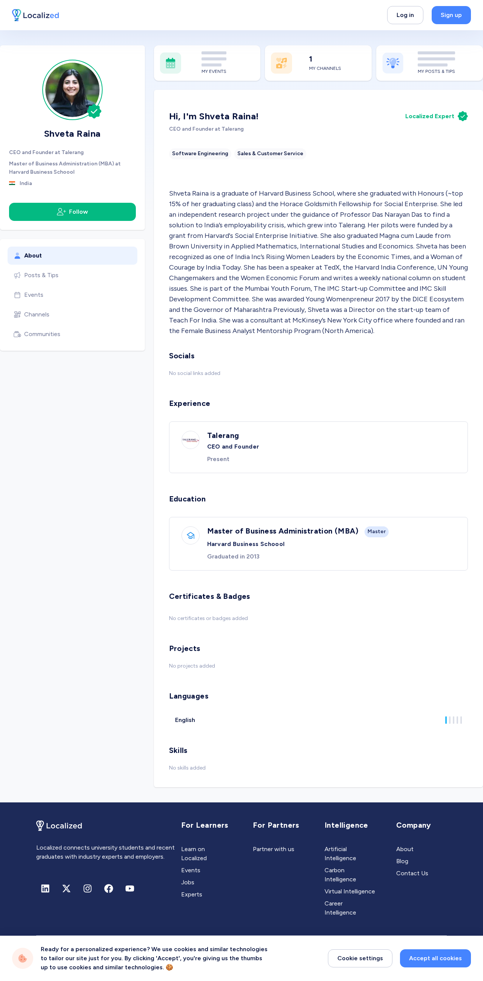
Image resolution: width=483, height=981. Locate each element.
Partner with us (273, 849)
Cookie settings (360, 958)
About (33, 255)
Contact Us (412, 873)
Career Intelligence (340, 908)
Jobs (187, 882)
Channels (36, 314)
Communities (42, 334)
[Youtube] (130, 888)
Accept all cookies (435, 958)
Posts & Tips (41, 275)
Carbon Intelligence (340, 875)
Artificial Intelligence (340, 853)
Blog (402, 861)
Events (33, 294)
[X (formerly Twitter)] (66, 888)
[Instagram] (87, 888)
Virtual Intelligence (350, 891)
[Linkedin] (45, 888)
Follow (78, 211)
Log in (405, 15)
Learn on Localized (194, 853)
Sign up (451, 15)
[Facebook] (109, 888)
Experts (191, 894)
